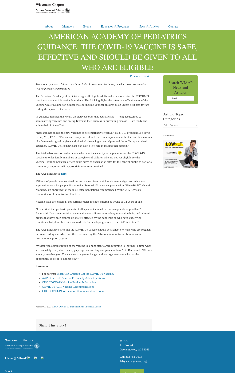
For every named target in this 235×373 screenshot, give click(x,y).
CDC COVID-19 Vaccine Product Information (69, 282)
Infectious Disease (93, 307)
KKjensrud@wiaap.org (133, 361)
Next (146, 76)
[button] (188, 26)
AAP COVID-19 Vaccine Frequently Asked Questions (73, 278)
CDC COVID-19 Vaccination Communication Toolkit (73, 291)
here (64, 173)
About (8, 371)
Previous (135, 76)
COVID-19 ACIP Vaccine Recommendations (68, 286)
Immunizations (77, 307)
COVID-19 (64, 307)
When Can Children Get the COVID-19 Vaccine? (85, 273)
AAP (55, 307)
